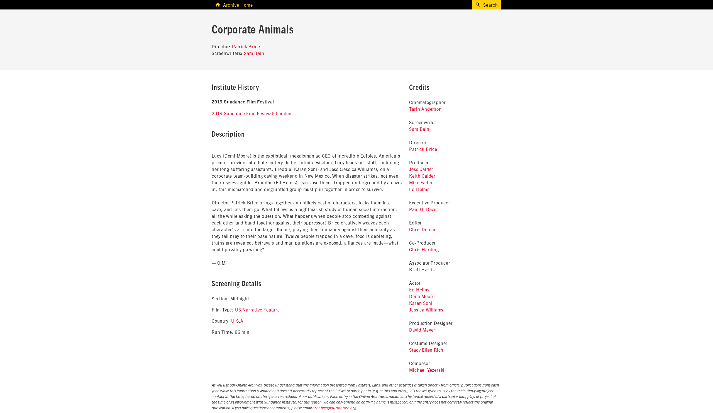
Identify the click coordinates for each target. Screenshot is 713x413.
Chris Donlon (423, 229)
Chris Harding (424, 249)
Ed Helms (419, 189)
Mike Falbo (420, 182)
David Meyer (422, 329)
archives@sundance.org (334, 408)
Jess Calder (421, 169)
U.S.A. (238, 320)
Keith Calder (422, 175)
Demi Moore (421, 296)
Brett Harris (422, 269)
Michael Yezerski (427, 370)
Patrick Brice (246, 46)
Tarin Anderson (425, 109)
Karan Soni (420, 303)
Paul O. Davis (423, 209)
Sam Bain (254, 53)
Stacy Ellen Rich (426, 349)
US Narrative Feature (257, 309)
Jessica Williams (426, 309)
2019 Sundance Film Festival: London (252, 113)
